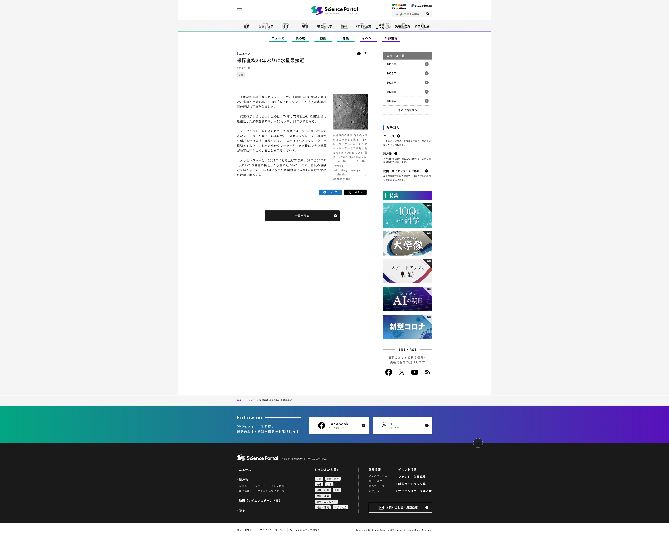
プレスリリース (378, 475)
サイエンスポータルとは (415, 491)
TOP (239, 400)
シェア (334, 192)
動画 (323, 38)
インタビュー (279, 485)
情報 (344, 26)
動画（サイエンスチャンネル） (260, 501)
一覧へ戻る (302, 216)
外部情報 (391, 38)
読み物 (300, 38)
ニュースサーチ (378, 481)
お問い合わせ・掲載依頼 (402, 507)
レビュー (244, 485)
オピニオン (245, 490)
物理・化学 (324, 26)
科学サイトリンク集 (412, 484)
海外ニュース (377, 486)
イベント (368, 38)
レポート (260, 485)
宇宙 (305, 26)
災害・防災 (402, 26)
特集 (346, 38)
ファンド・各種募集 (412, 477)
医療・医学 (266, 26)
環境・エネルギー (326, 501)
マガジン (374, 491)
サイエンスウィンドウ (271, 490)
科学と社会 (422, 26)
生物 (247, 26)
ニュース (277, 38)
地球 (286, 26)
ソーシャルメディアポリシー (306, 530)
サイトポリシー (245, 530)
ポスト (358, 192)
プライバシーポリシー (272, 530)
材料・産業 (363, 26)
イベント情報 (407, 470)
